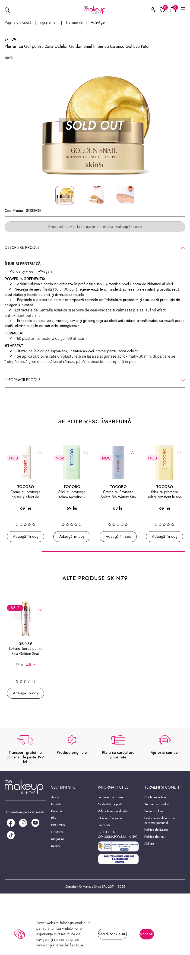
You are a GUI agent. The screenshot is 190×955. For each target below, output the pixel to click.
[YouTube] (35, 822)
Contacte (57, 832)
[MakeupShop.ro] (95, 10)
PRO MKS (58, 825)
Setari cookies (153, 811)
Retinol (55, 846)
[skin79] (9, 58)
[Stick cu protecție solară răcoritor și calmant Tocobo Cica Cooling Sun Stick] (71, 462)
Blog (54, 818)
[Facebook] (11, 822)
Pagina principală (18, 22)
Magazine (57, 839)
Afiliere (149, 843)
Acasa (55, 797)
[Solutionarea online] (118, 859)
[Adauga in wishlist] (40, 452)
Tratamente (74, 22)
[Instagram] (23, 822)
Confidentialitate (155, 797)
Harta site (104, 825)
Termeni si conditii (156, 804)
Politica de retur (155, 836)
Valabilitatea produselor (113, 811)
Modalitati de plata (110, 804)
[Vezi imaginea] (95, 125)
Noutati (56, 804)
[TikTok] (11, 834)
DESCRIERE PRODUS (22, 247)
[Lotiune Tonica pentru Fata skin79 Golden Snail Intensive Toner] (25, 619)
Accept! (147, 934)
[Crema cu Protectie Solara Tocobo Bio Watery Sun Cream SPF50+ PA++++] (118, 462)
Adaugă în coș (25, 536)
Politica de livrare (156, 829)
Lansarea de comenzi (112, 797)
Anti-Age (98, 22)
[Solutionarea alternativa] (118, 846)
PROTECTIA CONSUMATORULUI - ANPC (117, 834)
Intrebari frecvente (110, 818)
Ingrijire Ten (48, 22)
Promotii (57, 811)
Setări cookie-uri (112, 934)
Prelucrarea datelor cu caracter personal (159, 820)
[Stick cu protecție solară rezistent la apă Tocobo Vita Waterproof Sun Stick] (164, 462)
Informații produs (23, 379)
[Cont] (150, 10)
